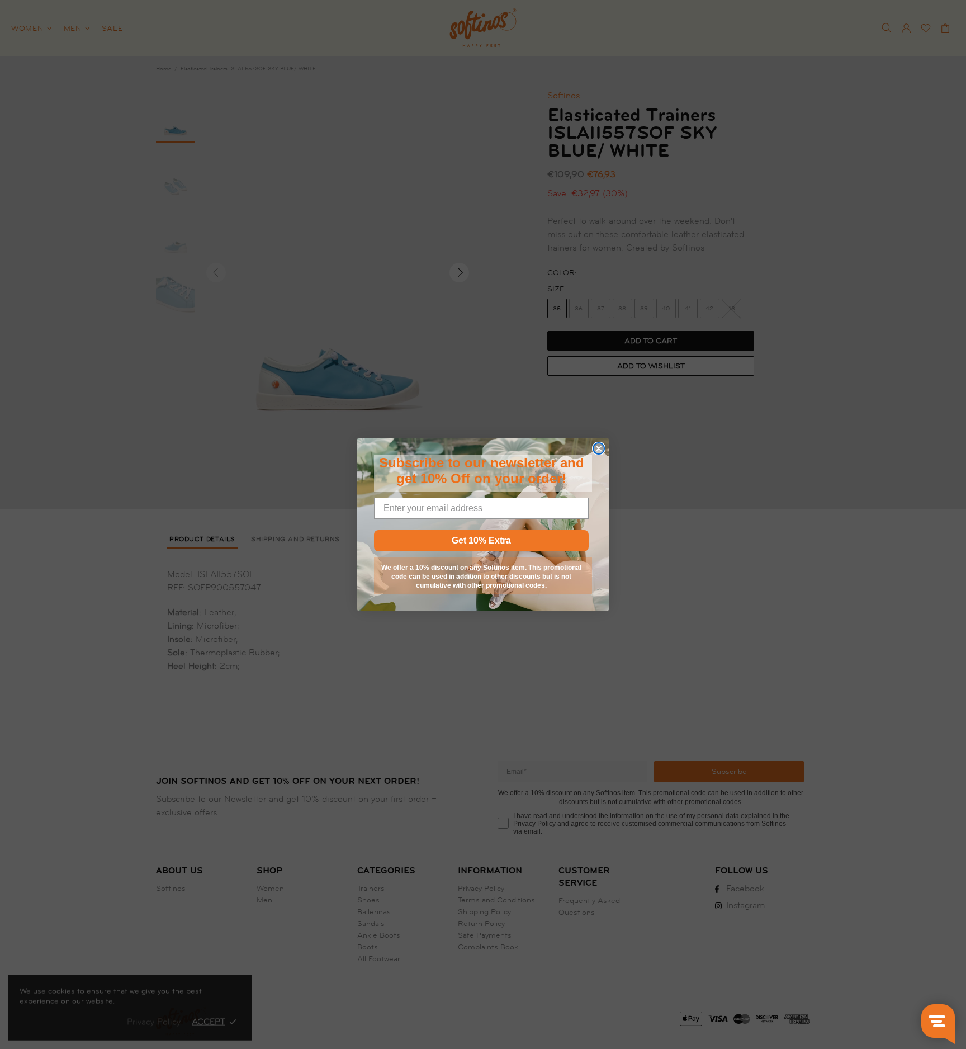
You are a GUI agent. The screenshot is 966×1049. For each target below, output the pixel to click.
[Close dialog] (598, 448)
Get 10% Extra (481, 540)
